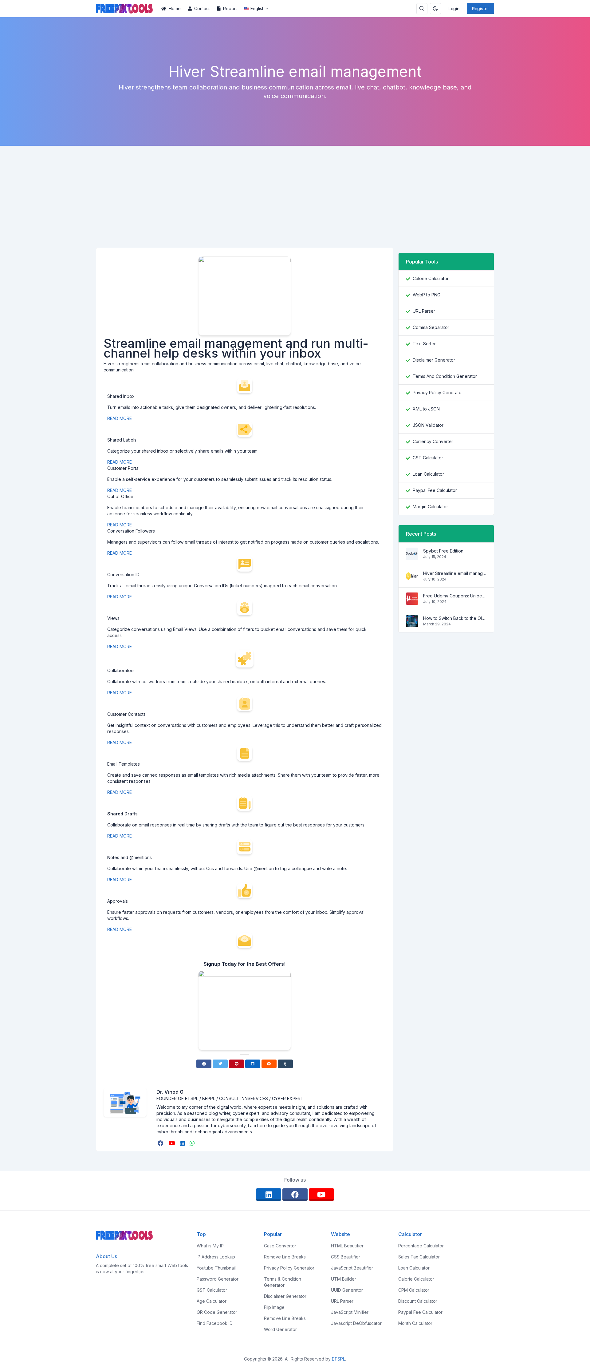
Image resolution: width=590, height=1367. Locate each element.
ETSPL (338, 1358)
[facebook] (161, 1143)
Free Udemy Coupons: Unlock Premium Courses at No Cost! (454, 595)
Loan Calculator (428, 474)
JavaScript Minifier (349, 1312)
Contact (202, 8)
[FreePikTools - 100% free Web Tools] (127, 8)
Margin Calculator (430, 506)
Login (453, 8)
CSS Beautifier (345, 1256)
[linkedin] (183, 1143)
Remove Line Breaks (285, 1256)
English (257, 8)
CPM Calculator (413, 1290)
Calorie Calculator (431, 278)
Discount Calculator (417, 1301)
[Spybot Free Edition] (412, 556)
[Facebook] (203, 1064)
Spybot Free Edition (443, 550)
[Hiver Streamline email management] (412, 579)
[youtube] (172, 1143)
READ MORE (120, 418)
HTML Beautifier (347, 1245)
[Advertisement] (295, 192)
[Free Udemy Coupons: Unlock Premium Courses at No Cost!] (412, 601)
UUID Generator (347, 1290)
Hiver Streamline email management (454, 573)
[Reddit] (269, 1064)
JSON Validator (428, 425)
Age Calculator (211, 1301)
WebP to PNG (426, 294)
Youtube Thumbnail (216, 1267)
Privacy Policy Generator (438, 392)
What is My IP (210, 1245)
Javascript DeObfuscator (356, 1323)
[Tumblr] (285, 1064)
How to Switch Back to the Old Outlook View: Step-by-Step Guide (454, 618)
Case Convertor (280, 1245)
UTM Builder (343, 1279)
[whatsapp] (192, 1143)
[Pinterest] (236, 1064)
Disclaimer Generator (434, 360)
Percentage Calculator (421, 1245)
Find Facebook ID (215, 1323)
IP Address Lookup (216, 1256)
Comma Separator (431, 327)
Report (230, 8)
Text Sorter (424, 343)
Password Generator (217, 1279)
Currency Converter (433, 441)
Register (480, 8)
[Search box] (421, 8)
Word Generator (280, 1329)
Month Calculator (415, 1323)
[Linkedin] (252, 1064)
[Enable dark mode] (435, 8)
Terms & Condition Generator (282, 1282)
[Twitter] (220, 1064)
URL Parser (424, 311)
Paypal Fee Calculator (435, 490)
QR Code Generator (217, 1312)
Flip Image (274, 1307)
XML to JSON (426, 408)
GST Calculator (428, 457)
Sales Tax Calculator (419, 1256)
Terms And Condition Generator (445, 376)
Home (175, 8)
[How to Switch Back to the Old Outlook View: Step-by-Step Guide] (412, 624)
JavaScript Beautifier (352, 1267)
